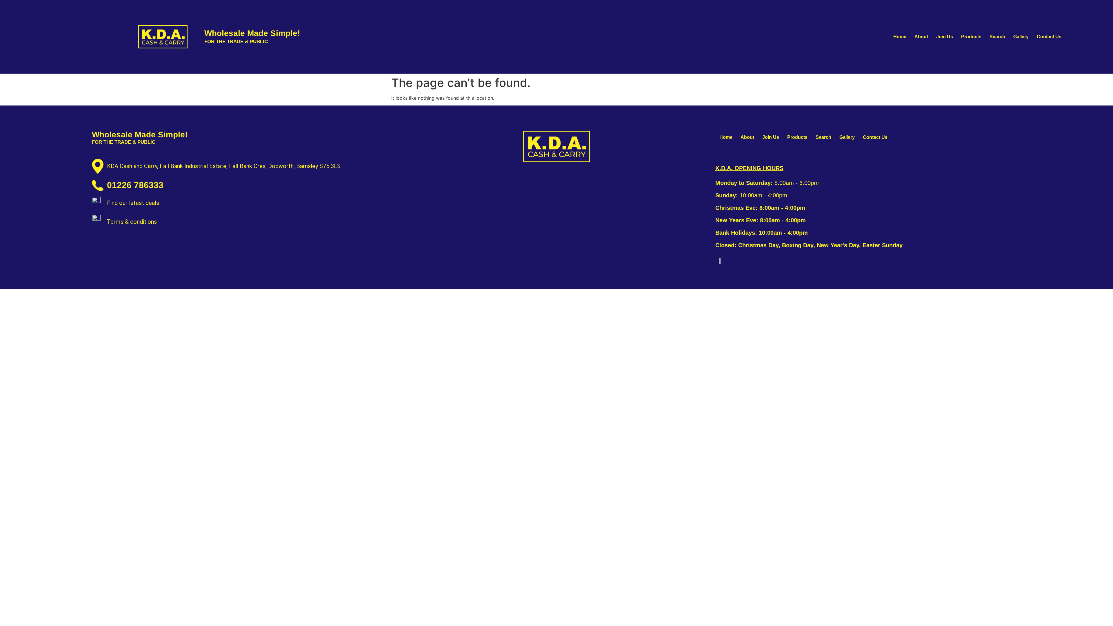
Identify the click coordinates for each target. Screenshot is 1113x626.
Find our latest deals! (134, 202)
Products (971, 36)
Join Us (944, 36)
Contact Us (1049, 36)
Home (899, 36)
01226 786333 (135, 185)
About (921, 36)
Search (997, 36)
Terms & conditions (132, 221)
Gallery (1021, 36)
